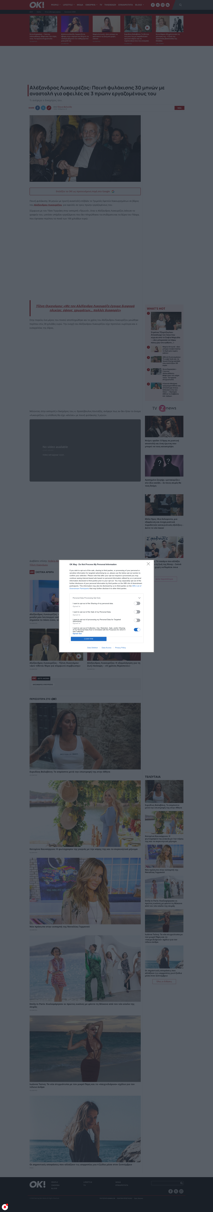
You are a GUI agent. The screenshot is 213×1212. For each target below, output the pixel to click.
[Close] (149, 564)
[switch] (137, 603)
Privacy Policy (120, 648)
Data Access (106, 648)
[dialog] (106, 606)
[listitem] (106, 598)
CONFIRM (88, 639)
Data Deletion (92, 648)
